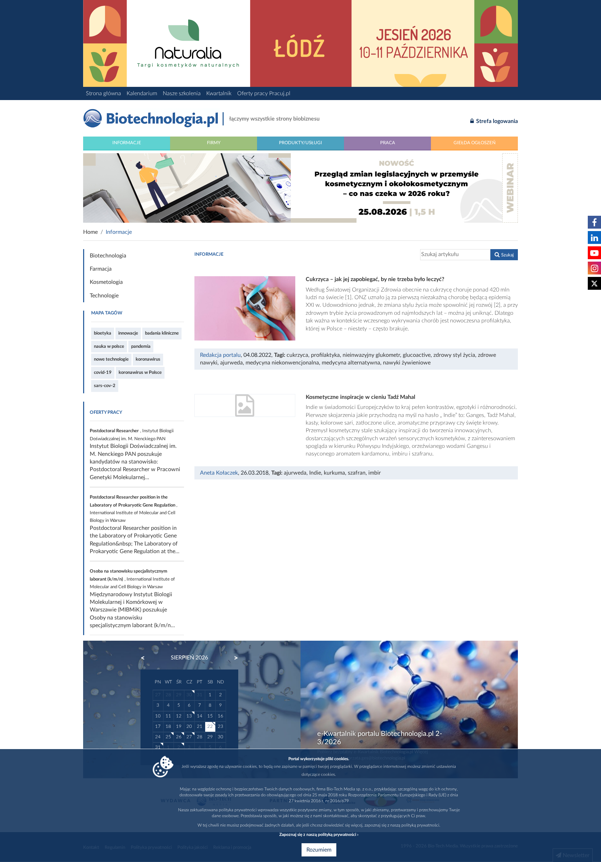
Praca (387, 143)
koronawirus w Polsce (140, 372)
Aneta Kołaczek (219, 473)
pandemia (141, 346)
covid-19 (103, 372)
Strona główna (103, 93)
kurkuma (334, 473)
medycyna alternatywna (351, 363)
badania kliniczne (162, 333)
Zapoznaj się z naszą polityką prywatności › (318, 834)
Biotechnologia (108, 255)
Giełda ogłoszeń (475, 143)
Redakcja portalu (220, 355)
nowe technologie (111, 359)
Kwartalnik (219, 93)
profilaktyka (325, 355)
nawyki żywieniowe (407, 363)
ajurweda (231, 363)
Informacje (126, 143)
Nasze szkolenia (182, 93)
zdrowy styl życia (454, 355)
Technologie (104, 295)
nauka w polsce (109, 346)
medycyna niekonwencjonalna (282, 363)
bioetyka (102, 333)
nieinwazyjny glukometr (371, 355)
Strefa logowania (496, 121)
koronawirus (148, 359)
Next (232, 658)
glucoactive (417, 355)
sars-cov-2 (104, 386)
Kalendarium (142, 93)
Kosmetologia (106, 282)
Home (90, 232)
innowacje (128, 333)
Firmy (214, 143)
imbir (374, 473)
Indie (315, 473)
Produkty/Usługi (300, 143)
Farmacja (101, 269)
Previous (146, 658)
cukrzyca (297, 355)
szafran (357, 473)
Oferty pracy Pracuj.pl (263, 93)
